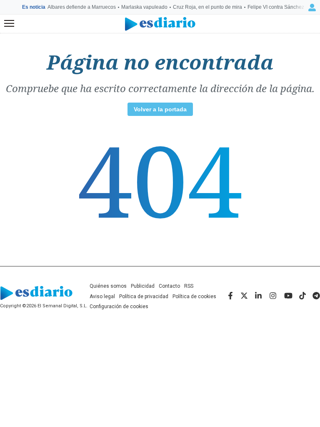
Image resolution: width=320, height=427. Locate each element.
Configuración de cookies (119, 306)
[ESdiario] (160, 24)
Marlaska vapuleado (144, 7)
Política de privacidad (143, 296)
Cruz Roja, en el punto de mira (207, 7)
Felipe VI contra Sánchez (276, 7)
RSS (188, 286)
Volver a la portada (160, 109)
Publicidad (143, 286)
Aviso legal (102, 296)
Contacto (169, 286)
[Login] (312, 7)
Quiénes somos (108, 286)
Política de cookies (194, 296)
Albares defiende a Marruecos (82, 7)
